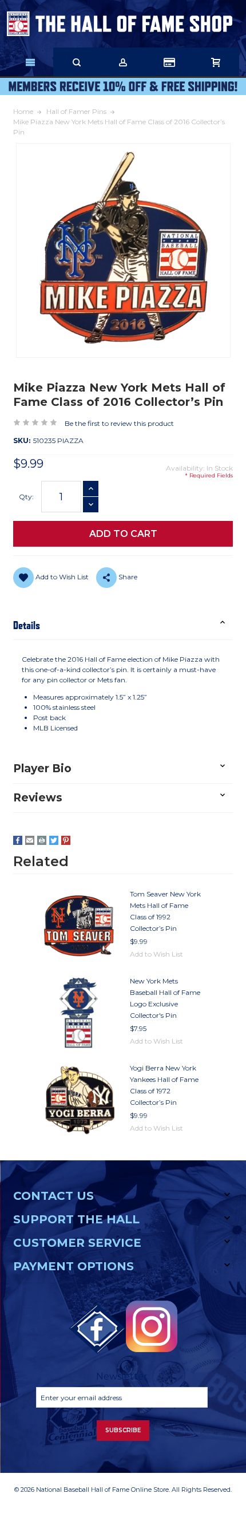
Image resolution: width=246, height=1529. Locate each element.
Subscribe (123, 1430)
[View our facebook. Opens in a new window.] (97, 1329)
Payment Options (73, 1266)
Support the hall (76, 1219)
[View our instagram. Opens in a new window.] (151, 1326)
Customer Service (77, 1243)
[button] (123, 625)
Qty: (26, 496)
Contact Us (53, 1196)
